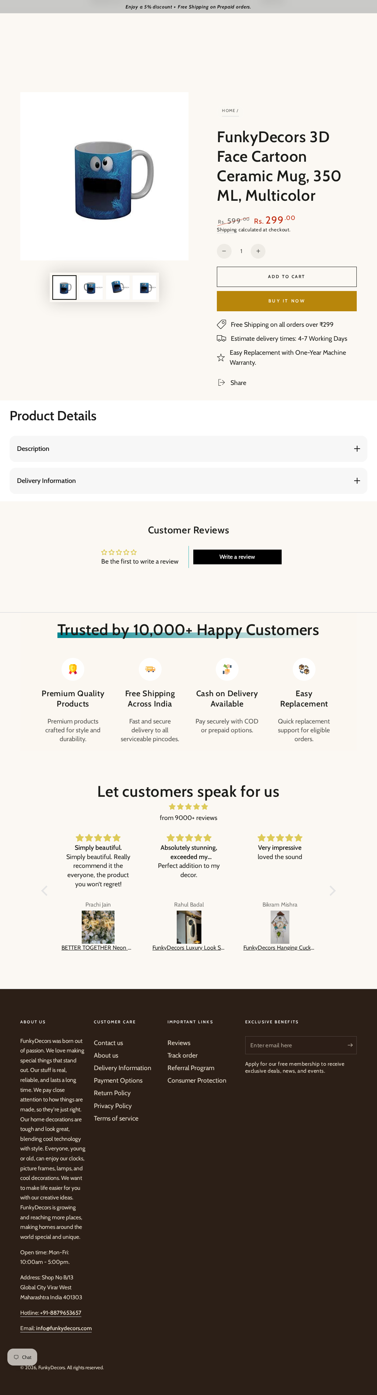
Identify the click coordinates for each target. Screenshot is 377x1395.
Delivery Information (122, 1068)
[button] (46, 890)
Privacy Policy (113, 1106)
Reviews (179, 1043)
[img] (188, 806)
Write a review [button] (237, 556)
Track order (183, 1055)
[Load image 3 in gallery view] (118, 287)
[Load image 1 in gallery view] (64, 287)
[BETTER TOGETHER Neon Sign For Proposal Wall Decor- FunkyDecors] (98, 927)
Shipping (227, 229)
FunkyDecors (51, 1367)
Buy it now (286, 301)
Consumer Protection (197, 1080)
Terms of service (116, 1118)
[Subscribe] (352, 1045)
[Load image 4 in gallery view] (144, 287)
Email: (56, 1328)
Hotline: (50, 1312)
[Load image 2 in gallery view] (91, 287)
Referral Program (191, 1068)
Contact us (108, 1043)
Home (229, 110)
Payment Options (118, 1080)
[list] (188, 700)
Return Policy (112, 1093)
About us (106, 1055)
